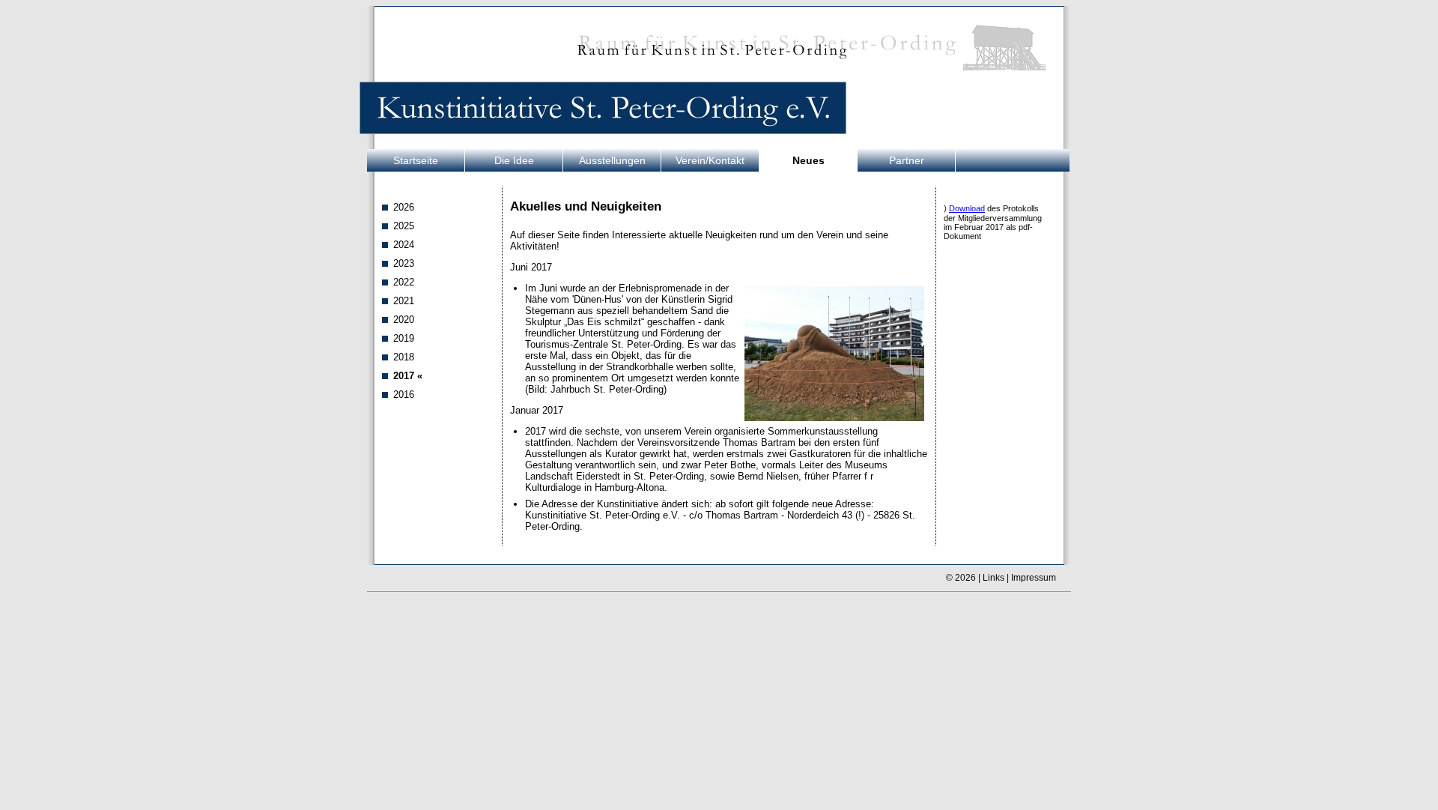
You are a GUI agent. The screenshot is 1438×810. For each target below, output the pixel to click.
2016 (403, 394)
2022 (403, 282)
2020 (403, 319)
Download (967, 208)
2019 (403, 338)
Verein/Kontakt (710, 160)
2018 (403, 357)
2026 (403, 207)
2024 (403, 244)
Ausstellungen (612, 160)
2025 (403, 226)
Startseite (415, 160)
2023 (403, 263)
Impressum (1033, 577)
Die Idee (514, 160)
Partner (906, 160)
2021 (403, 300)
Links (993, 577)
